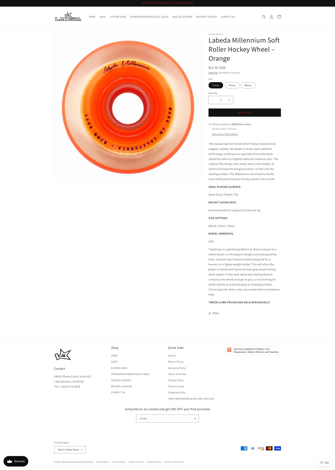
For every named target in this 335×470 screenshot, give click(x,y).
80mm (248, 85)
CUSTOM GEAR (119, 368)
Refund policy (103, 462)
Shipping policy (154, 462)
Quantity (213, 93)
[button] (264, 17)
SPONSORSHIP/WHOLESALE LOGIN (130, 374)
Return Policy (175, 361)
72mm (215, 85)
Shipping (213, 72)
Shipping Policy (176, 392)
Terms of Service (177, 374)
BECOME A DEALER (121, 386)
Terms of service (136, 462)
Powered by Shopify (84, 462)
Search (172, 355)
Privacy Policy (175, 380)
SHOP (114, 361)
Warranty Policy (177, 368)
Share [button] (216, 313)
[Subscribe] (195, 419)
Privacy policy (119, 462)
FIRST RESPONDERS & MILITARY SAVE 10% (191, 398)
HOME (114, 355)
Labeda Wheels (68, 462)
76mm (232, 85)
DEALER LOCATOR (121, 380)
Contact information (174, 462)
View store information (225, 134)
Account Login (176, 386)
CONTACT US (118, 392)
